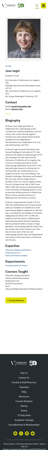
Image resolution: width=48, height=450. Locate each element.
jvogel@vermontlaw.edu (21, 106)
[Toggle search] (37, 5)
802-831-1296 (17, 109)
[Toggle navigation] (43, 5)
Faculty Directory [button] (16, 300)
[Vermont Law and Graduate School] (11, 5)
